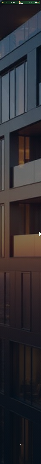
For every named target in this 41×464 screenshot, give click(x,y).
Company (6, 2)
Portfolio (13, 2)
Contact (30, 2)
